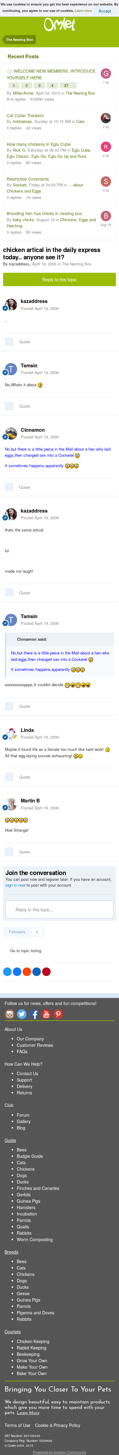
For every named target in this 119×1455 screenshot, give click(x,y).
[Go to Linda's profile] (11, 734)
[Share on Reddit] (27, 971)
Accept (105, 11)
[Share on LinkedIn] (36, 971)
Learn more (83, 10)
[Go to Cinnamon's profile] (11, 433)
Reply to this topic (59, 279)
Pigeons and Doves (35, 1312)
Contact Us (27, 1073)
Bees (22, 1150)
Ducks (23, 1182)
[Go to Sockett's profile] (106, 181)
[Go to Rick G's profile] (106, 147)
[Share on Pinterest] (46, 971)
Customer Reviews (35, 1045)
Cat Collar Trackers (25, 115)
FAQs (22, 1051)
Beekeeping (28, 1354)
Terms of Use (18, 1425)
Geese (23, 1293)
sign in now (15, 885)
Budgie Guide (30, 1156)
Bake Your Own (32, 1373)
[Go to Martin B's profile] (11, 804)
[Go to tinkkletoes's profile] (106, 118)
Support (24, 1080)
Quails (23, 1226)
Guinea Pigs (28, 1201)
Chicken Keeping (33, 1341)
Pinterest (58, 1014)
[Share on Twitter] (7, 971)
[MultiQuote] (9, 341)
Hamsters (26, 1207)
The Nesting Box (80, 93)
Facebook (34, 1014)
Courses (13, 1331)
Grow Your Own (32, 1360)
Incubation (27, 1214)
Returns (24, 1092)
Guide (10, 1140)
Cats (80, 121)
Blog (21, 1128)
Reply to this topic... (33, 909)
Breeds (11, 1252)
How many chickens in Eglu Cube (39, 144)
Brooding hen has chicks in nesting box (44, 213)
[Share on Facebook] (17, 971)
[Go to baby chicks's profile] (106, 216)
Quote (24, 341)
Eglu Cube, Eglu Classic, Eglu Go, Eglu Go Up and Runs (49, 153)
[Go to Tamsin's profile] (11, 369)
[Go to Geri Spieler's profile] (106, 73)
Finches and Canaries (38, 1188)
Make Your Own (32, 1367)
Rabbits (24, 1233)
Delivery (24, 1086)
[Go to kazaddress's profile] (11, 305)
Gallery (24, 1121)
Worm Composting (35, 1239)
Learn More (28, 1413)
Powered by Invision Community (59, 1452)
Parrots (24, 1220)
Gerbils (24, 1194)
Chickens (25, 1169)
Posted (40, 308)
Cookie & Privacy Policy (57, 1425)
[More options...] (108, 304)
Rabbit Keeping (31, 1348)
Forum (23, 1115)
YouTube (46, 1014)
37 (66, 85)
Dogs (22, 1175)
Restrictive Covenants (28, 179)
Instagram (9, 1014)
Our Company (30, 1038)
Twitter (22, 1014)
